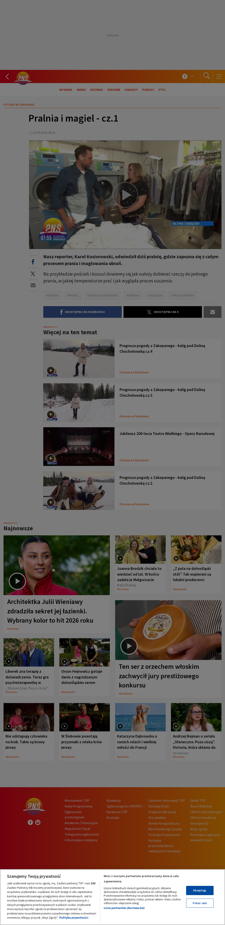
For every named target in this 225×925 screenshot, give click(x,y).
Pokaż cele (200, 903)
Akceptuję (199, 890)
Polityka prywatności (73, 918)
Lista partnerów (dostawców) (124, 908)
